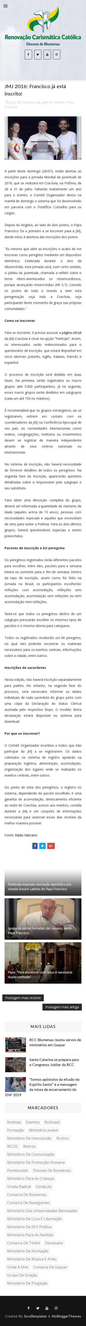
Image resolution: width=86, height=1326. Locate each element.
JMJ (38, 102)
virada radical (19, 1186)
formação (15, 1130)
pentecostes (17, 1170)
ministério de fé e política (29, 1226)
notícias (59, 102)
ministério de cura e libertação (34, 1218)
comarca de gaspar (50, 1267)
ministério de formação (27, 1251)
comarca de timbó (23, 1242)
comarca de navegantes (28, 1202)
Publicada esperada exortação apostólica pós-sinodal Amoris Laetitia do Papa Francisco (40, 887)
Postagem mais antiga (62, 1007)
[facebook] (28, 54)
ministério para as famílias (30, 1234)
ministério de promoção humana (36, 1162)
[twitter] (38, 54)
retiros (29, 1146)
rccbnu (62, 1138)
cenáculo (44, 1186)
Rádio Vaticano (26, 835)
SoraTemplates (35, 1316)
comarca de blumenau (27, 1194)
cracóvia (28, 102)
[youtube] (47, 54)
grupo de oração (22, 1275)
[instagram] (56, 54)
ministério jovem (43, 1130)
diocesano (54, 1242)
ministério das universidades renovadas (42, 1210)
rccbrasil (52, 1122)
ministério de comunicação (30, 1154)
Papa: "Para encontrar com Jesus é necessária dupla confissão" (40, 975)
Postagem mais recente (23, 998)
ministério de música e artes (32, 1259)
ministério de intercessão (29, 1138)
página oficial (71, 332)
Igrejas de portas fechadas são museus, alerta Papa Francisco (40, 931)
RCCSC (12, 1146)
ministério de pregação (27, 1283)
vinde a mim (17, 1267)
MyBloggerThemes (66, 1316)
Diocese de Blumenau (52, 1170)
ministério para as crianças (30, 1178)
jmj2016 (47, 102)
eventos (33, 1122)
